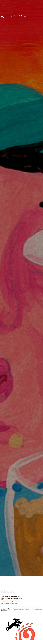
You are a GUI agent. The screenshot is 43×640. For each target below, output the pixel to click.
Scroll (3, 544)
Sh (39, 546)
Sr (41, 546)
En (37, 546)
